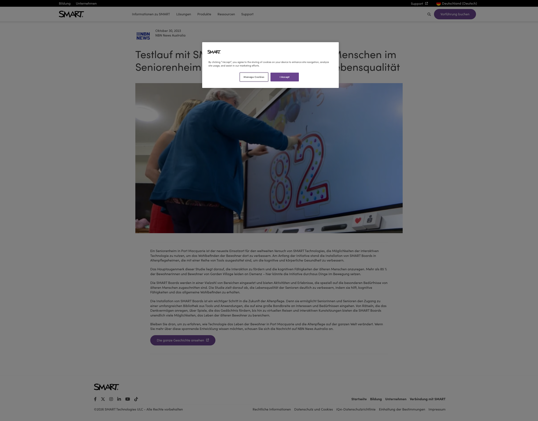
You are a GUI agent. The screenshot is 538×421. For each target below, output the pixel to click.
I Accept (285, 76)
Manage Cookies (254, 76)
